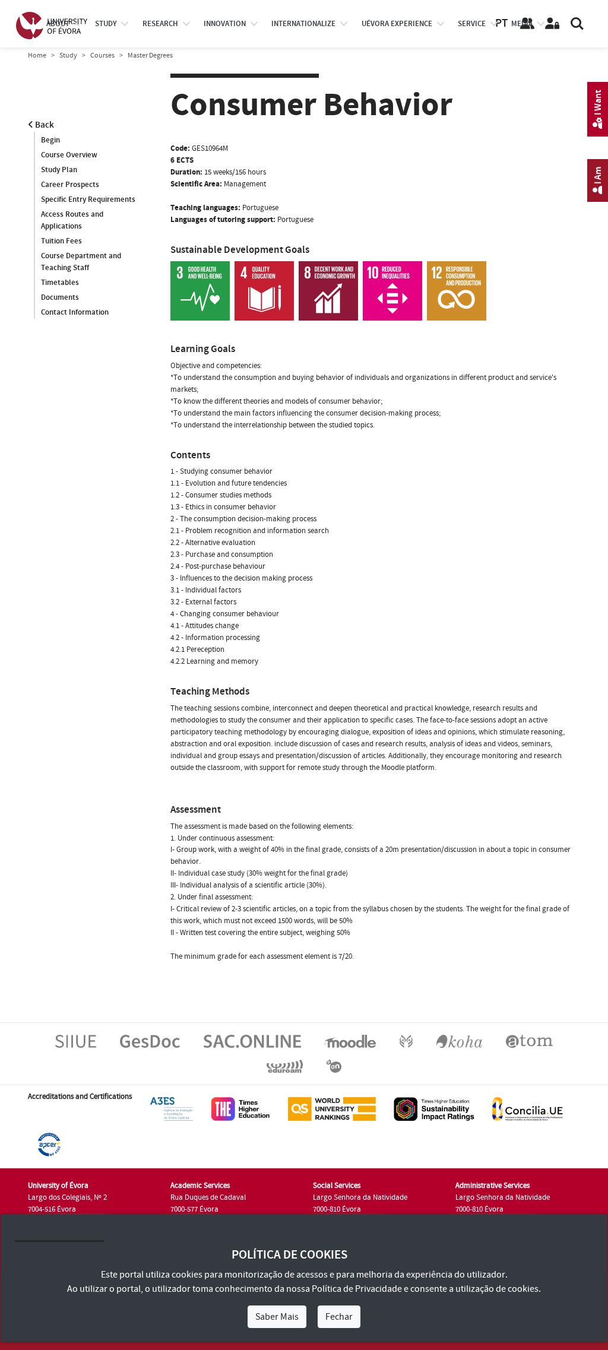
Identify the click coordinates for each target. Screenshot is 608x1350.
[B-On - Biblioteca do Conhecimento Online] (334, 1066)
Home (37, 55)
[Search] (577, 24)
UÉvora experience (397, 23)
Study (68, 55)
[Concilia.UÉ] (527, 1109)
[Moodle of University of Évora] (350, 1041)
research (160, 23)
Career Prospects (70, 184)
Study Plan (59, 169)
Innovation (225, 23)
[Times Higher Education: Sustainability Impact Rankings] (434, 1109)
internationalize (303, 23)
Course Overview (69, 155)
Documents (60, 297)
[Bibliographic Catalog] (459, 1041)
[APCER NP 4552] (49, 1144)
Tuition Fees (61, 241)
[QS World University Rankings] (332, 1109)
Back (43, 125)
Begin (50, 140)
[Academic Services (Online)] (252, 1041)
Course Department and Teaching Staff (81, 262)
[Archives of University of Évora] (529, 1041)
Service (472, 23)
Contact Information (75, 312)
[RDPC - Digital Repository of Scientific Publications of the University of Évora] (406, 1041)
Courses (102, 55)
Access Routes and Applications (72, 220)
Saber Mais (277, 1317)
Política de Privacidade (357, 1289)
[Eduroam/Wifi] (285, 1066)
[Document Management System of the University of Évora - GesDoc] (150, 1041)
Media (522, 23)
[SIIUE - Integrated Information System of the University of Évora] (75, 1041)
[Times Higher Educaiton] (240, 1109)
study (105, 23)
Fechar (339, 1317)
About (57, 23)
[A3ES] (171, 1109)
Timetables (60, 282)
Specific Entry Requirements (88, 199)
